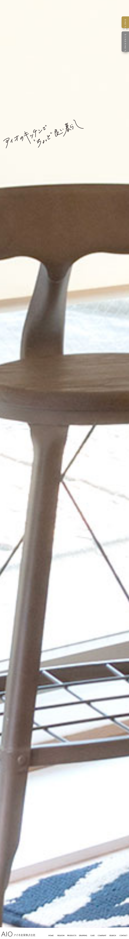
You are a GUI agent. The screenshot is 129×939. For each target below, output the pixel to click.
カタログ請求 (125, 22)
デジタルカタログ (125, 42)
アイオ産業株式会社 (18, 934)
